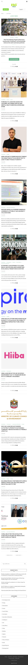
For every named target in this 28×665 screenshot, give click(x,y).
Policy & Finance (5, 639)
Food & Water (5, 611)
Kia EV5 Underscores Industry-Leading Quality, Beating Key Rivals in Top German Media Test (13, 587)
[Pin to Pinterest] (15, 66)
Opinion (3, 634)
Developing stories (6, 599)
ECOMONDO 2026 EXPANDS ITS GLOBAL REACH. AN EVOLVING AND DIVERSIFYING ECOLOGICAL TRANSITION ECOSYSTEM (12, 267)
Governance (4, 614)
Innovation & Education (7, 617)
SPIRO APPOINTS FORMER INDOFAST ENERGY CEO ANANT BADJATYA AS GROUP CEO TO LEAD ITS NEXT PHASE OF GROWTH (14, 158)
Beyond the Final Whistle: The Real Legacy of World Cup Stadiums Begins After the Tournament (12, 578)
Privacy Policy (11, 658)
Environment (5, 605)
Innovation (15, 656)
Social (3, 642)
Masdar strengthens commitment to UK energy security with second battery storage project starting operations (13, 574)
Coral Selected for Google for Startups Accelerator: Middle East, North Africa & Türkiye (13, 535)
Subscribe (6, 9)
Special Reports (5, 645)
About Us (10, 656)
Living (3, 628)
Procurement (20, 656)
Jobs (3, 622)
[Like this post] (11, 66)
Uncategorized (5, 648)
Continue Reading (14, 59)
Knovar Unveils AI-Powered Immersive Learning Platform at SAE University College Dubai (13, 211)
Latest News (4, 625)
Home (2, 13)
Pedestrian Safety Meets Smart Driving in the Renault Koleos (13, 590)
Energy (3, 602)
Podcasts (4, 636)
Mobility (4, 631)
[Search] (2, 1)
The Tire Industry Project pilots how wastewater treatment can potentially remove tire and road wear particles (14, 41)
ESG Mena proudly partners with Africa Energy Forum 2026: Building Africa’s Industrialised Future (14, 482)
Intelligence (4, 619)
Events (3, 608)
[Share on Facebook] (12, 66)
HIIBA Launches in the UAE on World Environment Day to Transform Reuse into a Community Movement (13, 375)
